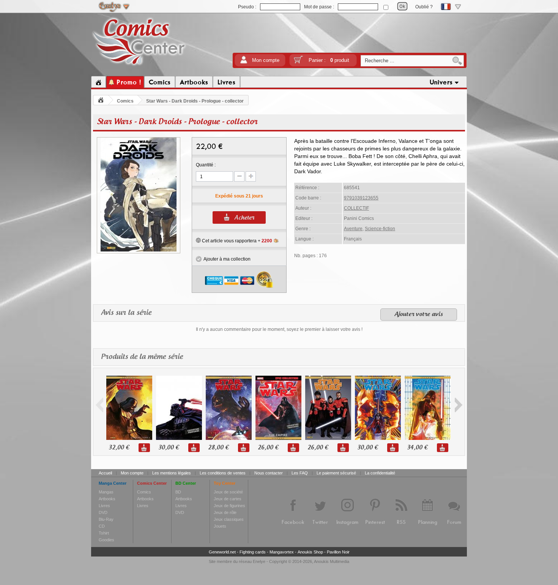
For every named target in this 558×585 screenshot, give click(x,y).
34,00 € (417, 447)
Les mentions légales (171, 473)
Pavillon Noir (338, 552)
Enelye (259, 561)
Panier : (329, 60)
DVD (103, 512)
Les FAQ (300, 473)
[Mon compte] (243, 62)
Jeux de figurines (229, 505)
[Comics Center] (139, 65)
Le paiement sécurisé (336, 473)
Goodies (106, 540)
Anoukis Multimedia (331, 561)
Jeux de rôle (225, 512)
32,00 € (119, 447)
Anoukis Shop (310, 552)
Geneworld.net (222, 552)
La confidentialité (380, 473)
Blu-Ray (106, 519)
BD (178, 492)
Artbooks (107, 498)
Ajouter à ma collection (226, 259)
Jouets (220, 526)
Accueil (105, 473)
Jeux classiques (229, 519)
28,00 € (218, 447)
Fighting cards (253, 552)
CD (102, 526)
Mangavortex (282, 552)
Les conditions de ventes (223, 473)
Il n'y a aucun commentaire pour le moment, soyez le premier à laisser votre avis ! (279, 329)
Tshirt (104, 533)
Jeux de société (228, 492)
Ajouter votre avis (418, 314)
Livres (104, 505)
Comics (125, 101)
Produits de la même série (142, 357)
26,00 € (268, 447)
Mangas (106, 492)
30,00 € (168, 447)
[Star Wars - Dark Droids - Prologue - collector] (139, 250)
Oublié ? (424, 6)
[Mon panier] (298, 62)
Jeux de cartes (227, 498)
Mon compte (265, 60)
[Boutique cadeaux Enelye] (198, 240)
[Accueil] (98, 82)
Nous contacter (268, 473)
